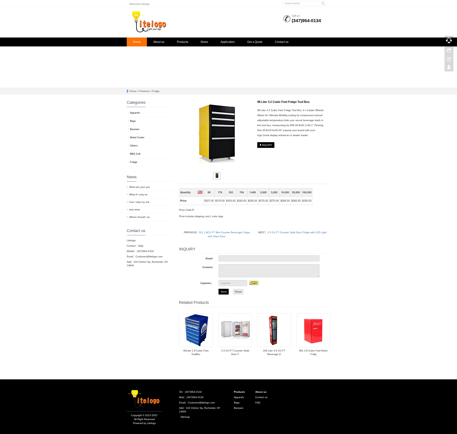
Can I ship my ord (139, 202)
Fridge (155, 91)
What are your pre (139, 187)
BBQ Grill (135, 153)
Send (224, 291)
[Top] (449, 68)
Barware (134, 129)
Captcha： (206, 283)
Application (227, 41)
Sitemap (185, 416)
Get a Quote (254, 41)
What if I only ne (138, 194)
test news (134, 209)
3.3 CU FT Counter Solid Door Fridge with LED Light (297, 232)
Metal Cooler (137, 137)
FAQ (257, 402)
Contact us (281, 41)
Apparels (135, 112)
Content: (207, 267)
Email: (209, 258)
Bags (133, 120)
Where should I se (139, 217)
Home (137, 41)
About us (158, 41)
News (204, 41)
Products (182, 41)
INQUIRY (267, 145)
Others (134, 145)
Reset (238, 291)
